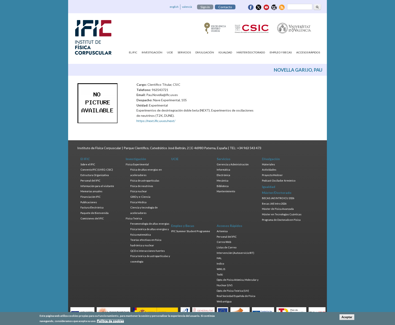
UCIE (170, 52)
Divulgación (204, 52)
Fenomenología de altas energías (149, 223)
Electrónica (223, 175)
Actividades (269, 169)
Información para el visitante (97, 186)
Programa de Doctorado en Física (281, 219)
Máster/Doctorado (251, 52)
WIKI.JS (221, 269)
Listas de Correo (226, 247)
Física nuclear (138, 191)
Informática (223, 169)
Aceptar (347, 317)
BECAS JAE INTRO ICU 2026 (278, 198)
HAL (219, 258)
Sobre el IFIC (87, 164)
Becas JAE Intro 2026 (274, 203)
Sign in (205, 7)
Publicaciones (88, 202)
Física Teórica (134, 218)
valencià (187, 6)
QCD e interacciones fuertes (147, 250)
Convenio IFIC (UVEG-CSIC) (96, 169)
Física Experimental (137, 164)
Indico (220, 263)
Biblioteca (223, 186)
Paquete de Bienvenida (94, 212)
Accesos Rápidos (308, 52)
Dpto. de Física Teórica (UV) (233, 290)
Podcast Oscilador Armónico (278, 180)
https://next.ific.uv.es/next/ (155, 121)
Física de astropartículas (144, 180)
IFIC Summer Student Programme (190, 231)
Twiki (220, 274)
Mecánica (222, 180)
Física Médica (138, 202)
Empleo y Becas (281, 52)
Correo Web (224, 241)
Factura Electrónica (92, 207)
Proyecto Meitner (272, 175)
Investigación (152, 52)
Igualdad (225, 52)
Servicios (184, 52)
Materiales (268, 164)
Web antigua (224, 301)
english (174, 6)
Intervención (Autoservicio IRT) (235, 252)
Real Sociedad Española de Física (236, 295)
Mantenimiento (226, 191)
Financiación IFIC (90, 196)
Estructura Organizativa (94, 175)
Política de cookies (110, 321)
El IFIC (133, 52)
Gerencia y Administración (233, 164)
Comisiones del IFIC (92, 218)
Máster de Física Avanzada (278, 208)
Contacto (225, 7)
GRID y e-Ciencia (140, 196)
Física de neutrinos (141, 186)
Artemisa (222, 231)
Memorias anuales (91, 191)
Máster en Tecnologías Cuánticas (282, 214)
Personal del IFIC (90, 180)
